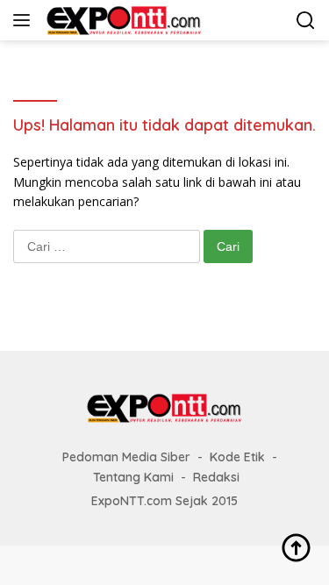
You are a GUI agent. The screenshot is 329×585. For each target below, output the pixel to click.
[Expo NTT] (122, 20)
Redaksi (216, 477)
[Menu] (25, 20)
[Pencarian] (306, 20)
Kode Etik (237, 457)
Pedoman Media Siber (126, 457)
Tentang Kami (133, 477)
